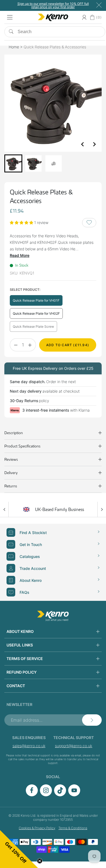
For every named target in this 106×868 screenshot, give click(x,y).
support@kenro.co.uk (73, 745)
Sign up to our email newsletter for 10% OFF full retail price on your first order (53, 5)
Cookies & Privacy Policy (37, 828)
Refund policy (22, 672)
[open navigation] (9, 17)
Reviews (11, 459)
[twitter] (60, 795)
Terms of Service (25, 658)
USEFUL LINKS (20, 645)
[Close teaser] (39, 861)
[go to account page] (84, 17)
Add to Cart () (67, 345)
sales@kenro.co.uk (29, 745)
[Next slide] (94, 144)
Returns (10, 486)
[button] (13, 163)
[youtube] (74, 795)
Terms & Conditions (72, 828)
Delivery (11, 472)
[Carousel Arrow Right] (101, 509)
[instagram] (46, 795)
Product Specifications (22, 446)
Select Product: (25, 290)
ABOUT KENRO (20, 631)
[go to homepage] (53, 616)
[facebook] (32, 795)
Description (13, 432)
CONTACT (16, 685)
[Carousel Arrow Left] (4, 509)
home (14, 47)
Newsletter (19, 704)
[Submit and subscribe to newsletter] (92, 720)
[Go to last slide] (82, 144)
